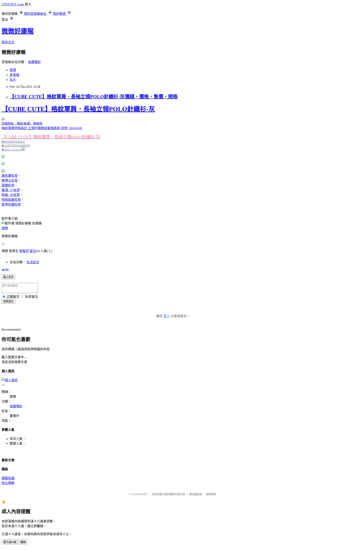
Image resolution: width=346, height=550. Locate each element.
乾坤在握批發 (11, 204)
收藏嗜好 (34, 62)
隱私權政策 (195, 494)
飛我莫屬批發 (11, 199)
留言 (33, 251)
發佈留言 (8, 301)
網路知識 (8, 478)
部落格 (14, 75)
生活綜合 (32, 262)
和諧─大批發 (11, 195)
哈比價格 (8, 483)
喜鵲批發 (8, 185)
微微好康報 (18, 31)
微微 (5, 228)
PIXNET (143, 494)
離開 (23, 542)
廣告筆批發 (10, 175)
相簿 (13, 70)
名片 (13, 79)
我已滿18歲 (9, 542)
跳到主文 (8, 42)
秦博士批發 (10, 180)
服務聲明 (211, 494)
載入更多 (8, 277)
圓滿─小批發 (11, 190)
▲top (5, 269)
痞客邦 (24, 251)
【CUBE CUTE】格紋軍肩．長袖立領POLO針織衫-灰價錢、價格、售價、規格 (94, 96)
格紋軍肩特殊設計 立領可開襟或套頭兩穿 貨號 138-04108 (78, 128)
